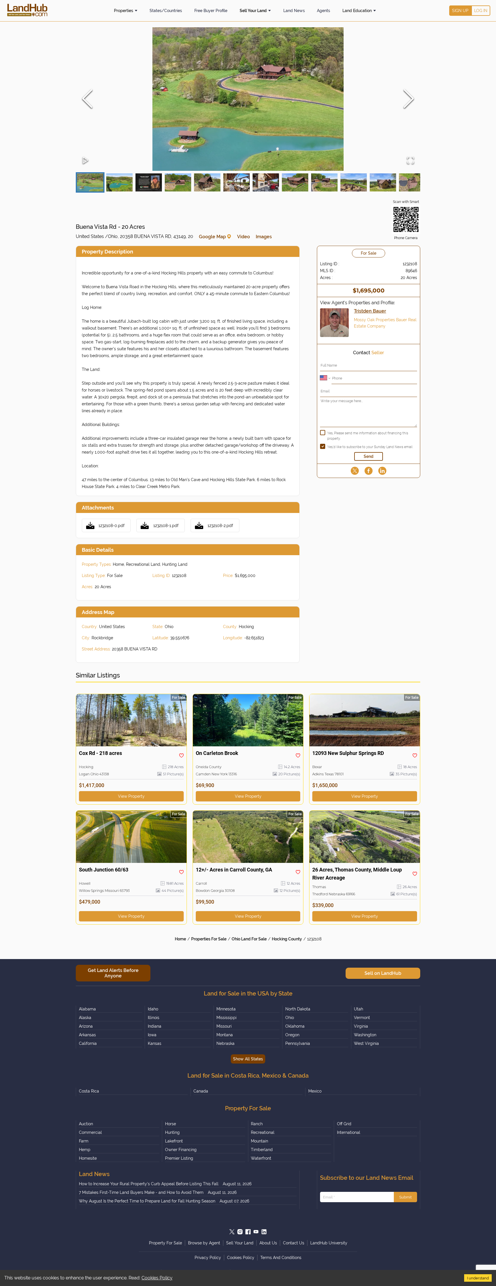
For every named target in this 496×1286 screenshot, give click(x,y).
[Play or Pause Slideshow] (85, 160)
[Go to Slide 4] (178, 182)
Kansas (154, 1043)
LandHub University (328, 1243)
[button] (248, 99)
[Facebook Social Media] (248, 1231)
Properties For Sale (208, 939)
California (88, 1043)
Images (264, 236)
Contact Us (293, 1243)
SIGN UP (460, 10)
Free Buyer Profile (210, 10)
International (348, 1132)
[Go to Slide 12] (412, 182)
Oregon (292, 1035)
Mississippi (226, 1017)
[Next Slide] (408, 99)
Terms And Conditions (280, 1257)
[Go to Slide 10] (353, 182)
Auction (86, 1124)
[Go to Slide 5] (207, 182)
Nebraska (225, 1043)
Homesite (88, 1158)
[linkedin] (382, 471)
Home (180, 939)
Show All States (248, 1059)
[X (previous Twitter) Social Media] (232, 1231)
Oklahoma (295, 1026)
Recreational (262, 1132)
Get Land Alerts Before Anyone (113, 973)
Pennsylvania (297, 1043)
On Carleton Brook (217, 753)
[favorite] (181, 755)
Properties (123, 10)
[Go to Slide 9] (324, 182)
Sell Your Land (253, 10)
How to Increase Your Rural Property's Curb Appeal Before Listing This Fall (148, 1184)
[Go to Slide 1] (90, 182)
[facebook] (369, 471)
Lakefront (174, 1141)
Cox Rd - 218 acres (100, 753)
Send (368, 456)
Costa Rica (89, 1091)
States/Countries (166, 10)
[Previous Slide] (87, 99)
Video (243, 236)
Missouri (224, 1026)
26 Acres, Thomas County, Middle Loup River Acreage (357, 874)
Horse (170, 1124)
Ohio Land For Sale (249, 939)
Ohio (289, 1017)
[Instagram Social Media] (240, 1231)
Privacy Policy (208, 1257)
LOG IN (480, 10)
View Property (131, 796)
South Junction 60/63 (103, 870)
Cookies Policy (157, 1278)
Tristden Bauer (370, 311)
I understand (478, 1278)
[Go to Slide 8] (295, 182)
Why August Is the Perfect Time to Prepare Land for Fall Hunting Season (147, 1201)
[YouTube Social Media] (256, 1231)
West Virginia (366, 1043)
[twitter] (355, 471)
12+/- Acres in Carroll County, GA (234, 870)
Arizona (86, 1026)
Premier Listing (179, 1158)
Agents (323, 10)
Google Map (212, 236)
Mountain (259, 1141)
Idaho (153, 1009)
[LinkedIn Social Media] (264, 1231)
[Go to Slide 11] (383, 182)
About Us (268, 1243)
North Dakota (297, 1009)
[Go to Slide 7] (265, 182)
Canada (200, 1091)
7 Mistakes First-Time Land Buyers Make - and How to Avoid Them (141, 1192)
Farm (83, 1141)
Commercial (90, 1132)
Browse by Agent (204, 1243)
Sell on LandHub (383, 973)
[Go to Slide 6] (236, 182)
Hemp (84, 1149)
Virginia (361, 1026)
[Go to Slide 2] (119, 182)
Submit (405, 1197)
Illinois (153, 1017)
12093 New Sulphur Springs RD (348, 753)
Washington (365, 1035)
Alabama (87, 1009)
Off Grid (344, 1124)
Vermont (362, 1017)
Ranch (257, 1124)
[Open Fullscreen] (410, 160)
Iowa (152, 1035)
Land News (294, 10)
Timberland (262, 1149)
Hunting (172, 1132)
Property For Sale (165, 1243)
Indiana (154, 1026)
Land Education (357, 10)
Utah (358, 1009)
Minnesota (226, 1009)
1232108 (314, 939)
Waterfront (261, 1158)
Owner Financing (181, 1149)
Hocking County (287, 939)
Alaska (85, 1017)
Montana (224, 1035)
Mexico (314, 1091)
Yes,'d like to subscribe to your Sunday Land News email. (370, 447)
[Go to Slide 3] (148, 182)
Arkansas (87, 1035)
